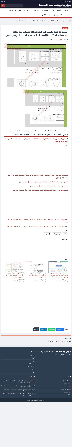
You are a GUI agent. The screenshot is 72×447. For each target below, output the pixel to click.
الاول (50, 15)
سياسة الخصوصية (65, 389)
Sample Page (67, 384)
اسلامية (67, 15)
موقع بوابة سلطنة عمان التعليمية (34, 400)
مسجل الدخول (59, 341)
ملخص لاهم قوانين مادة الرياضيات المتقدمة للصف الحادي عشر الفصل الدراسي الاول (37, 276)
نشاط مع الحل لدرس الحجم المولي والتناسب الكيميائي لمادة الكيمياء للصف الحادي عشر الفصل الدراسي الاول (37, 226)
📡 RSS (3, 1)
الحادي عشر (63, 21)
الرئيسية (69, 21)
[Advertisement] (36, 155)
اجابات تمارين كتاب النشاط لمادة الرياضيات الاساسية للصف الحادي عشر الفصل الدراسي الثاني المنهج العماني (18, 381)
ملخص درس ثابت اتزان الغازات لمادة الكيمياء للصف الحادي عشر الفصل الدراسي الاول (43, 181)
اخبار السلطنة (45, 10)
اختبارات (25, 10)
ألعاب (59, 10)
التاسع (44, 15)
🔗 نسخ (36, 329)
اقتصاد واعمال (58, 15)
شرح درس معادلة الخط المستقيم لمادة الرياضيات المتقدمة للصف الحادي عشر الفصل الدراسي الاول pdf (58, 276)
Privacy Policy (66, 381)
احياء (53, 10)
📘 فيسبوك (60, 329)
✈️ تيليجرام (43, 329)
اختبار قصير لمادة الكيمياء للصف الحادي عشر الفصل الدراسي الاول (49, 186)
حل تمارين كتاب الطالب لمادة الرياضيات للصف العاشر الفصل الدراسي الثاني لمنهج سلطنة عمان (19, 394)
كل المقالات (67, 392)
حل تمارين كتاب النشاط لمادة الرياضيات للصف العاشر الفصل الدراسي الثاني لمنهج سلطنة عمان (19, 390)
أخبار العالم (66, 10)
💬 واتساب (51, 329)
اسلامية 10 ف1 (66, 386)
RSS (69, 395)
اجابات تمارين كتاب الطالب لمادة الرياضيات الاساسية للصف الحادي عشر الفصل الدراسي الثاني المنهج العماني (18, 386)
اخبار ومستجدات (34, 10)
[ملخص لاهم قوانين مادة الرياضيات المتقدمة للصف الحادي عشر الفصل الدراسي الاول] (36, 267)
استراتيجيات (12, 10)
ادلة (19, 10)
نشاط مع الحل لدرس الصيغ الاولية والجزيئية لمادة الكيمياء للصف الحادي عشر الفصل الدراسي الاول (40, 190)
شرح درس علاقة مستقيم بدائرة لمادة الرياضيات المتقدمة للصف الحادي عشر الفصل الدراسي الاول (15, 276)
